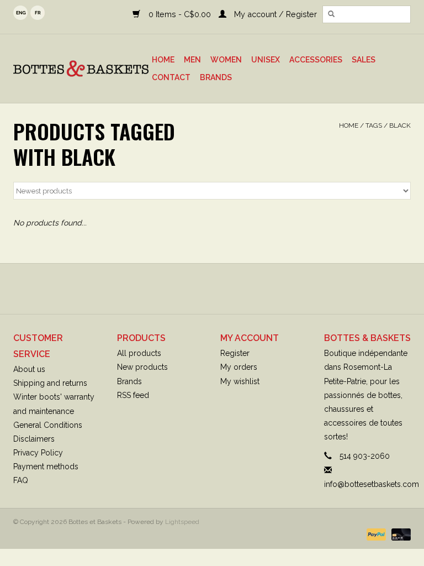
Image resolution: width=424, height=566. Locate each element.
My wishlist (239, 381)
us (20, 13)
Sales (363, 59)
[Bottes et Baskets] (81, 68)
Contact (171, 77)
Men (192, 59)
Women (226, 59)
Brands (216, 77)
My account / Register (274, 14)
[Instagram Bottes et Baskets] (222, 288)
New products (142, 367)
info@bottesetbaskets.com (371, 484)
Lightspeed (182, 522)
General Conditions (47, 425)
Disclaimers (34, 438)
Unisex (265, 59)
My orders (238, 367)
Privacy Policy (38, 452)
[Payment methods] (375, 534)
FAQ (20, 480)
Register (235, 353)
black (400, 125)
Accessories (315, 59)
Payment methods (45, 466)
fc (37, 13)
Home (163, 59)
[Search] (331, 14)
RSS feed (133, 395)
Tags (373, 125)
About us (29, 369)
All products (139, 353)
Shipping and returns (50, 383)
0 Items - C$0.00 (179, 14)
